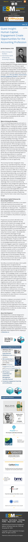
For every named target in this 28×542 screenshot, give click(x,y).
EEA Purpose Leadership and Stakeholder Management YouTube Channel (8, 375)
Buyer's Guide (12, 521)
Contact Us (19, 1)
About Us (6, 1)
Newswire (5, 520)
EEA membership (7, 359)
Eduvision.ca (5, 332)
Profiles (4, 521)
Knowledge (22, 520)
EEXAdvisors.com (7, 355)
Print (26, 28)
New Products (13, 520)
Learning (12, 1)
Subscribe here (7, 353)
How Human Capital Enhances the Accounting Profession (8, 57)
